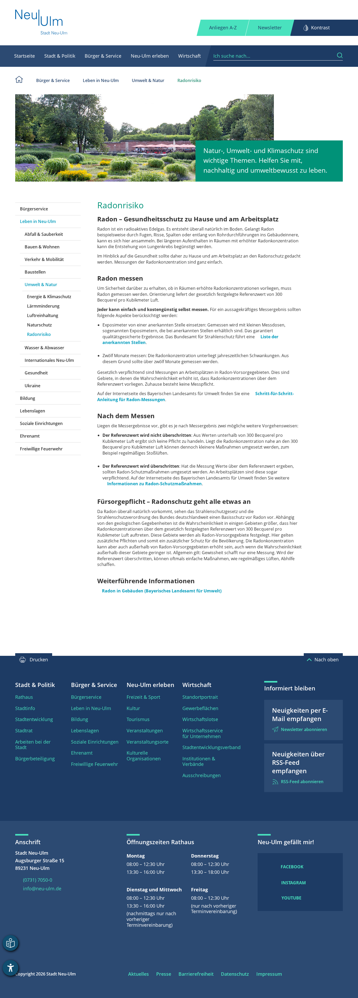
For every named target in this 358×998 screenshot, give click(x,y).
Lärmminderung (43, 306)
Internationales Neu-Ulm (49, 360)
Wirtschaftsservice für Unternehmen (202, 733)
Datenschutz (235, 974)
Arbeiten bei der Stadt (33, 745)
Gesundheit (36, 373)
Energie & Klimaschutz (49, 296)
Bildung (27, 398)
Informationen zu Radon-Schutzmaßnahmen (154, 484)
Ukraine (32, 386)
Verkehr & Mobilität (44, 259)
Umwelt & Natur (148, 80)
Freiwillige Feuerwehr (41, 449)
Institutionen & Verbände (198, 761)
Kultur (133, 708)
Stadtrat (23, 730)
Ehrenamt (30, 436)
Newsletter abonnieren (304, 729)
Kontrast (320, 27)
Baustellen (35, 272)
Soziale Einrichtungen (41, 423)
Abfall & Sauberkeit (44, 234)
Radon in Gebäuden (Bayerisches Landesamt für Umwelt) (161, 591)
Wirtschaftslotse (200, 719)
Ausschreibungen (201, 775)
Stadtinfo (25, 708)
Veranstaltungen (145, 730)
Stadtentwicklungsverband (211, 747)
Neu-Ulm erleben (150, 56)
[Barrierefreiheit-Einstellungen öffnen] (10, 968)
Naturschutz (39, 325)
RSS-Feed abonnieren (302, 781)
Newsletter (270, 27)
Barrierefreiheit (196, 974)
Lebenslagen (32, 411)
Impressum (269, 974)
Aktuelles (138, 974)
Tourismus (138, 719)
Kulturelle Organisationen (144, 756)
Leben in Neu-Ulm (101, 80)
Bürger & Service (103, 56)
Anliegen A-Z (223, 27)
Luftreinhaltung (42, 315)
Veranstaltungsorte (148, 742)
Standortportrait (200, 697)
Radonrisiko (189, 80)
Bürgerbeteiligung (35, 758)
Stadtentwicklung (34, 719)
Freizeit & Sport (143, 697)
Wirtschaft (189, 56)
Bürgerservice (34, 209)
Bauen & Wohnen (42, 247)
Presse (163, 974)
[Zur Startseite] (41, 22)
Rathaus (24, 697)
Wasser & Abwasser (44, 348)
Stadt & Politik (59, 56)
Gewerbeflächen (200, 708)
